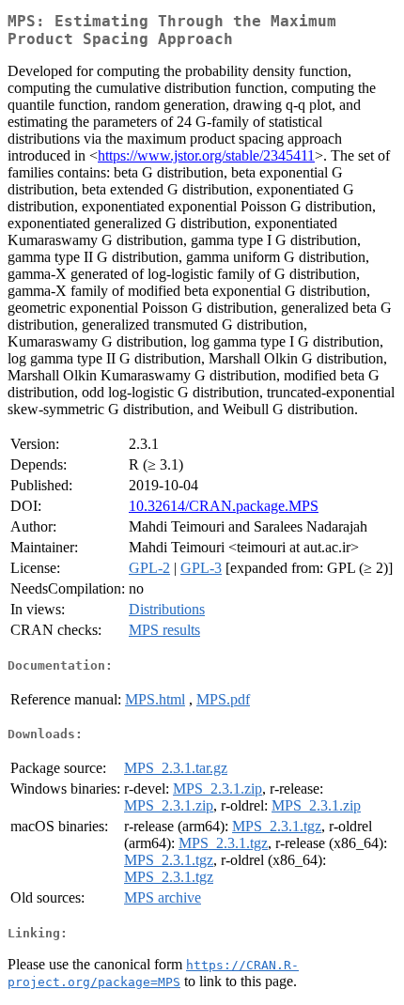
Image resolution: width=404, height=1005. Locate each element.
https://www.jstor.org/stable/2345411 (206, 155)
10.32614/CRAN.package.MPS (224, 506)
